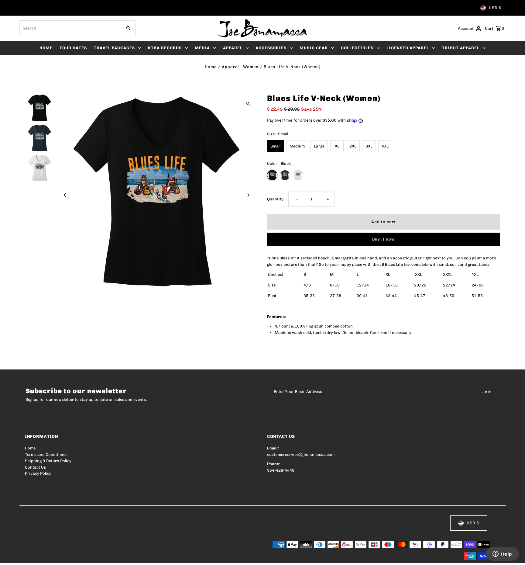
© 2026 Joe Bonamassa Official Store (60, 556)
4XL (385, 146)
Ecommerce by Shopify (136, 556)
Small (275, 146)
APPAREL (232, 48)
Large (319, 146)
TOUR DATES (73, 48)
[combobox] (70, 28)
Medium (297, 146)
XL (337, 146)
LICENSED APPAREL (407, 48)
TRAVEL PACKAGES (114, 48)
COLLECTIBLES (357, 48)
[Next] (248, 195)
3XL (368, 146)
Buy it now (383, 239)
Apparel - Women (240, 66)
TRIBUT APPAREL (460, 48)
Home (211, 66)
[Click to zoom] (248, 103)
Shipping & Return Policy (48, 461)
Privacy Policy (38, 473)
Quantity (275, 199)
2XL (352, 146)
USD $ (495, 7)
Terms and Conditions (46, 454)
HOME (46, 48)
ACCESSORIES (271, 48)
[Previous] (65, 195)
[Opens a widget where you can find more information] (502, 554)
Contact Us (35, 467)
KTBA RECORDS (165, 48)
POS (102, 556)
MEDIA (202, 48)
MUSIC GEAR (314, 48)
